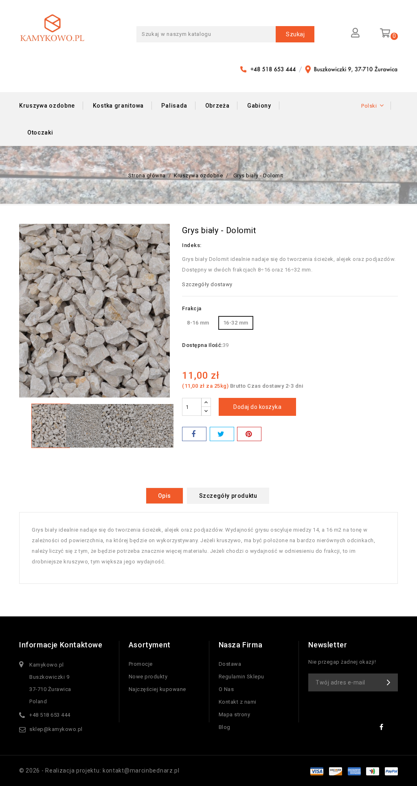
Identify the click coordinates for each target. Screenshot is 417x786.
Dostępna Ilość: (202, 345)
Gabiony (259, 105)
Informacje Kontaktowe (61, 644)
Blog (224, 727)
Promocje (141, 664)
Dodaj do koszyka (257, 407)
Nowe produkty (148, 676)
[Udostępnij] (194, 434)
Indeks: (192, 245)
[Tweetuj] (222, 434)
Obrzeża (217, 105)
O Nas (226, 689)
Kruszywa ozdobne (47, 105)
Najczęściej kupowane (157, 689)
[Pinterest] (249, 434)
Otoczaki (40, 132)
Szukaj (295, 34)
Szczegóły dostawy (207, 284)
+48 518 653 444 (49, 715)
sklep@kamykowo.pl (56, 729)
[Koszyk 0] (386, 32)
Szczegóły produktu (228, 495)
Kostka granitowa (118, 105)
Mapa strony (234, 714)
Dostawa (230, 664)
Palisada (174, 105)
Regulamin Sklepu (241, 676)
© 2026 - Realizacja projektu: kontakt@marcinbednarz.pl (99, 770)
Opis (164, 495)
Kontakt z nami (238, 702)
